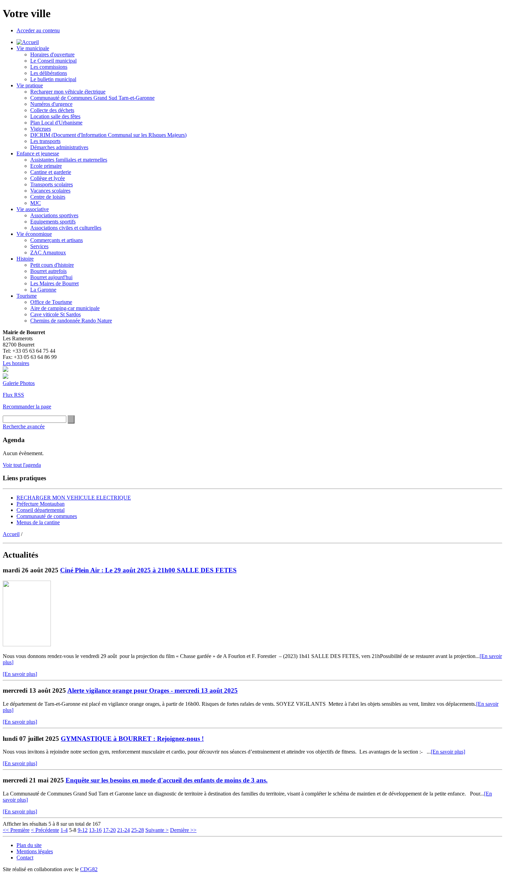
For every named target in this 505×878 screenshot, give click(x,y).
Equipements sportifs (53, 221)
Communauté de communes (46, 516)
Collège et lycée (47, 178)
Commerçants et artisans (56, 240)
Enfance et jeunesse (37, 153)
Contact (24, 857)
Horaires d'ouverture (52, 54)
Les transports (45, 141)
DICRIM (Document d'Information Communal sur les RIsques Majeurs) (108, 135)
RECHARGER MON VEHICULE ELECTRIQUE (73, 498)
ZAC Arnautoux (48, 252)
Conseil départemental (40, 510)
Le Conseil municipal (53, 61)
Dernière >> (183, 830)
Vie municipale (32, 48)
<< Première (16, 830)
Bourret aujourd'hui (51, 277)
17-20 (109, 830)
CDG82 (89, 869)
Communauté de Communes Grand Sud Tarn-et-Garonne (92, 98)
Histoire (25, 259)
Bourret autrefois (48, 271)
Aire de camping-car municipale (65, 308)
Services (39, 246)
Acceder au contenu (38, 30)
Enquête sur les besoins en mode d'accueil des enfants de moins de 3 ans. (167, 780)
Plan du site (29, 845)
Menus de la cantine (38, 522)
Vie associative (32, 209)
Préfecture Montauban (40, 504)
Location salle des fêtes (55, 116)
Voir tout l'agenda (22, 465)
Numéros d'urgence (51, 104)
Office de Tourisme (51, 302)
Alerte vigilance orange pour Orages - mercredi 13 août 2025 (152, 690)
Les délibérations (48, 73)
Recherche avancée (24, 426)
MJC (35, 203)
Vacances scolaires (50, 191)
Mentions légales (34, 851)
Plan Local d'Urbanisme (56, 122)
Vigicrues (40, 129)
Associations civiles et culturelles (65, 228)
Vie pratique (29, 85)
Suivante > (157, 830)
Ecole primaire (46, 166)
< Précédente (45, 830)
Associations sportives (54, 215)
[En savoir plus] (20, 674)
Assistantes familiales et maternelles (68, 160)
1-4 (64, 830)
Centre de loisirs (47, 197)
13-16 (95, 830)
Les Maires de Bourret (54, 283)
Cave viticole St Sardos (55, 314)
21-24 (123, 830)
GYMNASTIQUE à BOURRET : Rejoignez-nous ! (132, 738)
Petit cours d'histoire (52, 265)
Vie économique (34, 234)
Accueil (11, 534)
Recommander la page (27, 406)
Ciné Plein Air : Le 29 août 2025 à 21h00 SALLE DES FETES (148, 570)
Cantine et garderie (50, 172)
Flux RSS (13, 395)
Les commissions (48, 67)
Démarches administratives (59, 147)
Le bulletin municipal (53, 79)
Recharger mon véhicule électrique (67, 92)
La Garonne (43, 290)
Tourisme (26, 296)
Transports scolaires (51, 184)
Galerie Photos (19, 383)
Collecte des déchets (52, 110)
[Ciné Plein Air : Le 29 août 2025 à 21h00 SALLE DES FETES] (27, 644)
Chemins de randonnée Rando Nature (71, 320)
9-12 (83, 830)
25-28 (137, 830)
